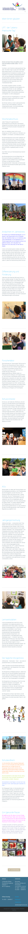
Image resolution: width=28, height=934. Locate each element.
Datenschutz (18, 902)
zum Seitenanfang (15, 869)
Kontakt (17, 896)
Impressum (17, 899)
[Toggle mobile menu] (25, 11)
